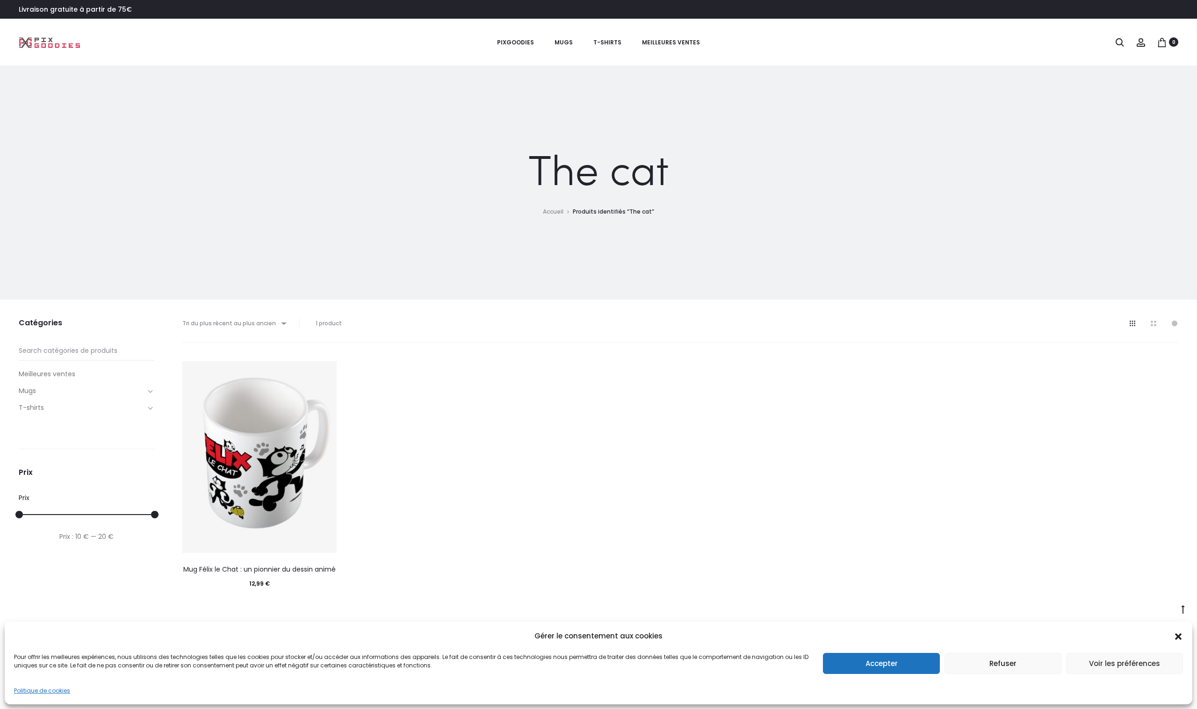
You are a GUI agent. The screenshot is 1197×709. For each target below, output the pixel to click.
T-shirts (607, 42)
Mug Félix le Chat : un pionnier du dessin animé (259, 569)
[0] (1162, 42)
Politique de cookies (42, 691)
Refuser (1003, 663)
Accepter (881, 663)
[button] (1178, 636)
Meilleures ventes (671, 42)
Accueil (553, 211)
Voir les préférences (1124, 663)
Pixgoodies (515, 42)
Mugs (564, 42)
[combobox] (233, 323)
